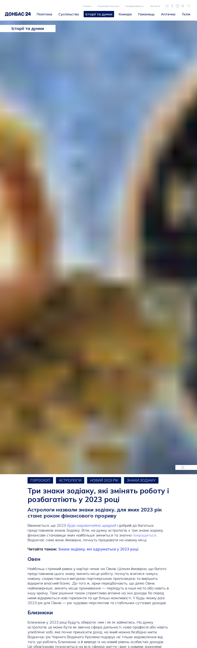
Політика (44, 14)
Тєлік (186, 14)
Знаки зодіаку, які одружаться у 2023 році (98, 549)
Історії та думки (98, 14)
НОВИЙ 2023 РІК (104, 480)
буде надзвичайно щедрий (91, 525)
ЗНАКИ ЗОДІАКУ (141, 480)
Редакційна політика (108, 6)
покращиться (144, 535)
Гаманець (146, 14)
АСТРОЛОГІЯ (70, 480)
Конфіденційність (134, 6)
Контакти (155, 6)
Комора (125, 14)
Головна (87, 6)
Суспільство (69, 14)
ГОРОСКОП (40, 480)
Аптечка (168, 14)
